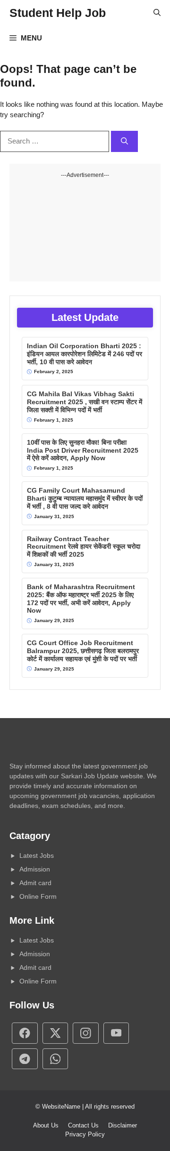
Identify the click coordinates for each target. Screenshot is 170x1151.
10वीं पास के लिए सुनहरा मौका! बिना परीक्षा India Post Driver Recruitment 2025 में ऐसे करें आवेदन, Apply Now (82, 450)
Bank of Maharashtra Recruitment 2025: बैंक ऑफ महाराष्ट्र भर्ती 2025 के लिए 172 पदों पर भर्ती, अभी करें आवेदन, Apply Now (81, 598)
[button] (157, 12)
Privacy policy (85, 1134)
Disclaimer (122, 1125)
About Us (46, 1125)
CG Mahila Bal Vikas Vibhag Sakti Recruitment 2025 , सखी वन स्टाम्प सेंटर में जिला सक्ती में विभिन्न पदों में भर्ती (84, 402)
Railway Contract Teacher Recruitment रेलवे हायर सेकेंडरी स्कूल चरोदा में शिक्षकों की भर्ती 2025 (83, 547)
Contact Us (83, 1125)
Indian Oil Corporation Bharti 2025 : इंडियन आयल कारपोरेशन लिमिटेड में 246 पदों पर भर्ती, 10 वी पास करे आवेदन (84, 354)
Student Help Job (57, 12)
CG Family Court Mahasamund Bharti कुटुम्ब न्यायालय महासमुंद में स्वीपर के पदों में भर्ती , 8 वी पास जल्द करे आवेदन (85, 498)
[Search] (124, 141)
